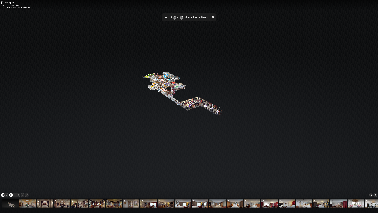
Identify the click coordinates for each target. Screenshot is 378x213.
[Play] (6, 195)
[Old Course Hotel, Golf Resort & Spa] (189, 106)
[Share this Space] (371, 195)
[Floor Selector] (22, 195)
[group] (14, 195)
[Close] (213, 17)
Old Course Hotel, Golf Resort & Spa (10, 6)
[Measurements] (27, 195)
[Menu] (375, 195)
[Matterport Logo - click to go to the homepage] (7, 2)
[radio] (11, 195)
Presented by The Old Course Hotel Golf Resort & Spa (15, 7)
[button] (10, 204)
